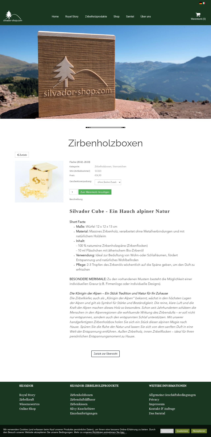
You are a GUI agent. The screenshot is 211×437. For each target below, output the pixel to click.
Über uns (146, 16)
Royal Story (71, 16)
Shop (117, 16)
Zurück (23, 154)
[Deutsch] (200, 3)
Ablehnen (167, 431)
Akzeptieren (199, 431)
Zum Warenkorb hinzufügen (94, 192)
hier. (122, 432)
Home (55, 16)
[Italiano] (203, 3)
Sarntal (130, 16)
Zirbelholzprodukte (96, 16)
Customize (182, 431)
